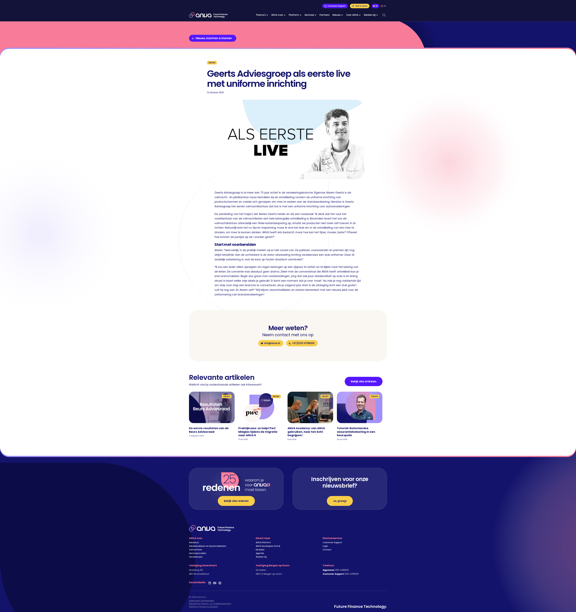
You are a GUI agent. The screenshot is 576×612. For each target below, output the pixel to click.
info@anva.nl (272, 343)
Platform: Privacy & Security (203, 606)
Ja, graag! (340, 501)
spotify (219, 583)
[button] (262, 15)
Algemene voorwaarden (201, 600)
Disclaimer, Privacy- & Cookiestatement (210, 603)
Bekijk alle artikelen (363, 381)
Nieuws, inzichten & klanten (214, 38)
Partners (325, 14)
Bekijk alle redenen (236, 501)
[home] (208, 15)
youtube (214, 583)
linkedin (209, 583)
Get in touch (361, 6)
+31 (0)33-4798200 (303, 343)
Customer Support (337, 6)
